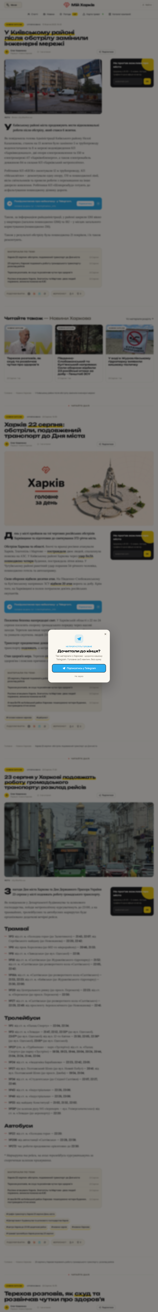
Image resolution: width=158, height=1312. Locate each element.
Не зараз (79, 676)
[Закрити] (105, 634)
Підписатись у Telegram (81, 668)
